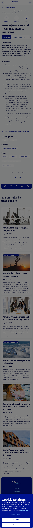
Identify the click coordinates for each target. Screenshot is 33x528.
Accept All (16, 525)
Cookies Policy (24, 510)
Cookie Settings (15, 514)
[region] (16, 511)
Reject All (16, 520)
